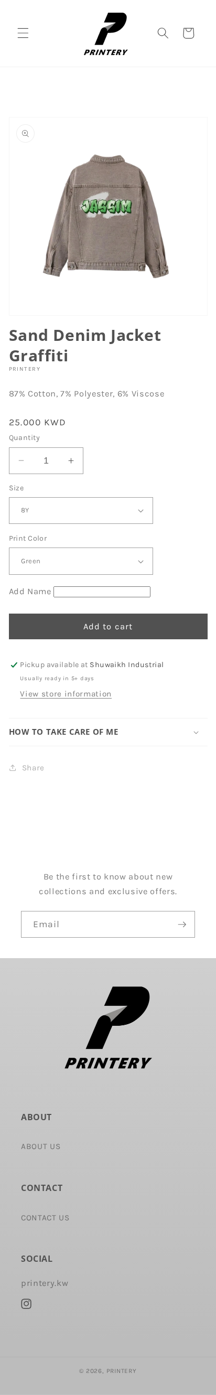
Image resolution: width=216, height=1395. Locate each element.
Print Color (28, 538)
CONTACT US (45, 1217)
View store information (66, 694)
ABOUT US (40, 1146)
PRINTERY (121, 1371)
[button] (23, 33)
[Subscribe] (182, 924)
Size (16, 488)
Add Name (30, 591)
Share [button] (33, 767)
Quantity (24, 437)
